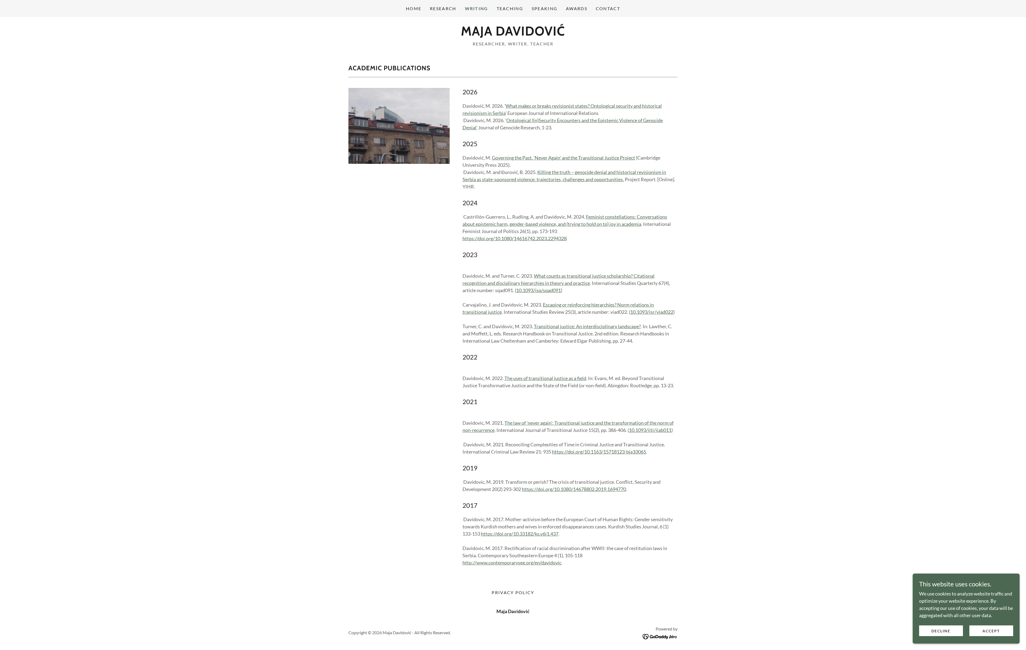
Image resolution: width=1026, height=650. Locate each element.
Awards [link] (576, 8)
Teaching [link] (510, 8)
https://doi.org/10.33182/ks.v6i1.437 (519, 534)
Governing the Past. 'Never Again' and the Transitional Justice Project (563, 158)
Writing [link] (476, 8)
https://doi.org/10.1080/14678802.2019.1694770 (574, 489)
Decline (940, 631)
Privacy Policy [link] (513, 592)
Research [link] (443, 8)
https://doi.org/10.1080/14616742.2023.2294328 (515, 238)
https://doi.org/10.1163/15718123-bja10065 (599, 452)
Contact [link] (608, 8)
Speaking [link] (544, 8)
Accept (991, 631)
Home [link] (413, 8)
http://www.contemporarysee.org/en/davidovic (512, 563)
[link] (513, 34)
